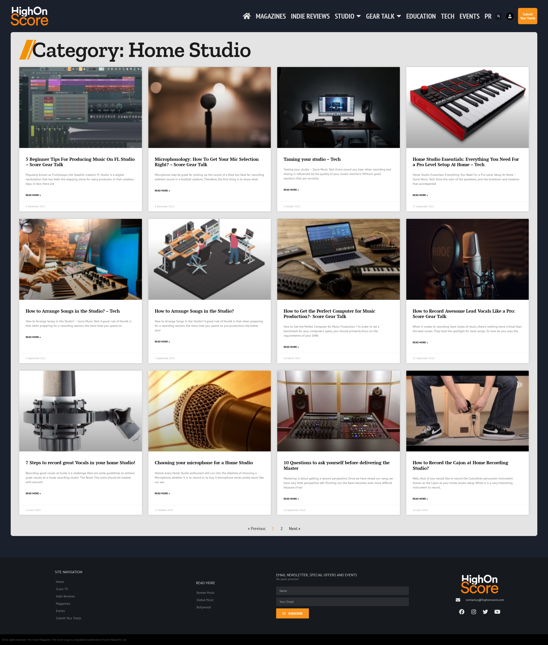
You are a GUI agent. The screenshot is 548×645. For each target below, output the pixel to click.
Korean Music (206, 592)
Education (421, 16)
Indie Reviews (310, 16)
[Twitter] (485, 611)
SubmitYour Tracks (527, 16)
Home (60, 581)
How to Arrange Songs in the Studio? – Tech (73, 311)
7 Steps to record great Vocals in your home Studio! (80, 463)
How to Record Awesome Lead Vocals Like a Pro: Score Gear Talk (464, 313)
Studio (344, 16)
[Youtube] (497, 611)
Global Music (205, 600)
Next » (294, 528)
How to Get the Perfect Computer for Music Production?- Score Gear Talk (329, 313)
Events (470, 16)
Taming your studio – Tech (312, 159)
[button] (498, 16)
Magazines (271, 16)
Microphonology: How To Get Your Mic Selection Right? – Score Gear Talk (207, 161)
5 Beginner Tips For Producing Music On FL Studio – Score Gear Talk (80, 161)
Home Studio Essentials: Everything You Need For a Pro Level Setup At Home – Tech (466, 161)
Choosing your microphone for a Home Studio (204, 463)
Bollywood (204, 607)
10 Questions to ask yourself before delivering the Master (337, 465)
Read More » (33, 195)
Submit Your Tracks (68, 618)
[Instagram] (473, 611)
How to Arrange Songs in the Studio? (194, 311)
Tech (447, 16)
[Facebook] (462, 611)
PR (488, 16)
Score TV (62, 589)
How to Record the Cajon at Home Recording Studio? (460, 465)
